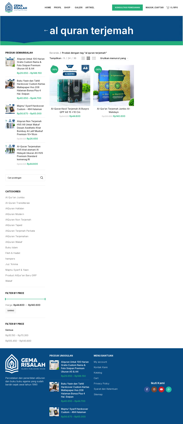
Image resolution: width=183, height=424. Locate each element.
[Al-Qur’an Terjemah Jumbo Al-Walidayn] (113, 85)
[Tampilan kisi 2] (83, 58)
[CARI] (41, 177)
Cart (96, 378)
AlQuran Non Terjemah (18, 219)
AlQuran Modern (14, 214)
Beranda (54, 52)
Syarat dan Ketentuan (106, 388)
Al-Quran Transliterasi (17, 202)
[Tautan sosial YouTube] (161, 389)
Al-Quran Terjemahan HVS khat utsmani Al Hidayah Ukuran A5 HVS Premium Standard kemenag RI (30, 153)
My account (100, 361)
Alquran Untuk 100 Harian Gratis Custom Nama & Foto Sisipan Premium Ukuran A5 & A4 (31, 63)
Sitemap (98, 394)
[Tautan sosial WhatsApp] (169, 389)
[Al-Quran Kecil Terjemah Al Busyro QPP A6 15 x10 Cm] (69, 85)
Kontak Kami (100, 367)
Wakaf (8, 280)
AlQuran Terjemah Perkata (20, 230)
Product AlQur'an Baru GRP (21, 275)
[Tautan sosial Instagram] (154, 389)
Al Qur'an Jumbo (15, 197)
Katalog (98, 372)
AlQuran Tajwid (13, 225)
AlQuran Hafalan (14, 208)
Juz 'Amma (11, 264)
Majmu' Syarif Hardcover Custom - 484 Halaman (30, 107)
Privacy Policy (101, 383)
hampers (10, 258)
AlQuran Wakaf (13, 242)
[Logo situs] (16, 7)
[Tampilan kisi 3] (88, 58)
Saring (10, 310)
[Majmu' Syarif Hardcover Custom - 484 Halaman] (10, 109)
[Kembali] (46, 31)
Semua (9, 329)
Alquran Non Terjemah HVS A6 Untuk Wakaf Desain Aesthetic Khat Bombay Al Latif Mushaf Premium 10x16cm (30, 128)
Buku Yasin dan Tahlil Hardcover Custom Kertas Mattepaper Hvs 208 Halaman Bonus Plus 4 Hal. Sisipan (31, 87)
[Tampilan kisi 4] (94, 58)
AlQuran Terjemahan (16, 236)
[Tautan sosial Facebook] (147, 389)
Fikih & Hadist (12, 253)
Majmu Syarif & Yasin (17, 269)
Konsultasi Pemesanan (127, 7)
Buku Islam (11, 247)
